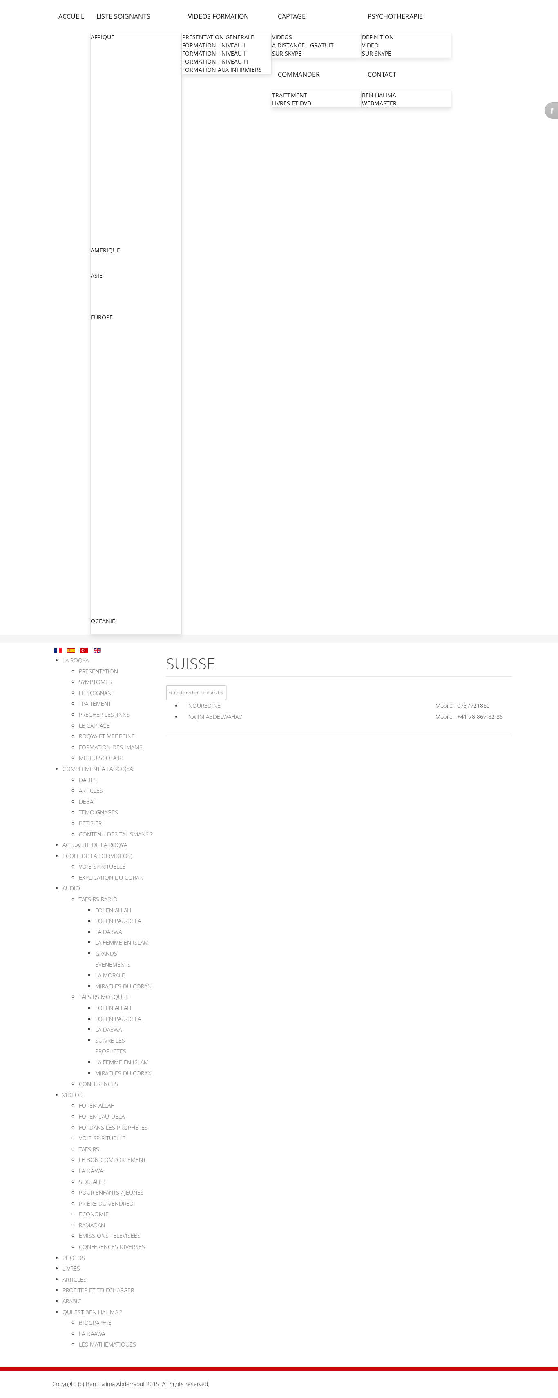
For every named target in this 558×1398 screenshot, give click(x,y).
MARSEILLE (106, 440)
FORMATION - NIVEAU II (214, 53)
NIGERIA (102, 201)
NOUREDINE (204, 705)
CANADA (102, 259)
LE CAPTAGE (94, 725)
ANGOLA (102, 62)
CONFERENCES (98, 1084)
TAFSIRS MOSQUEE (104, 997)
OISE (98, 383)
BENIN (100, 70)
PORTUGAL (106, 604)
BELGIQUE (104, 342)
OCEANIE (103, 621)
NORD (100, 375)
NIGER (99, 192)
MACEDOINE (108, 580)
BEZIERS (103, 465)
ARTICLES (91, 790)
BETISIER (90, 823)
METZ (99, 391)
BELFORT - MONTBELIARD (126, 538)
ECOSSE (101, 350)
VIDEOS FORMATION (218, 16)
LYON (99, 416)
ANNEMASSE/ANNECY (121, 473)
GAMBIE (102, 127)
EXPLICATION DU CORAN (111, 877)
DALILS (88, 780)
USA (96, 267)
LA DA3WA (108, 932)
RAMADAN (92, 1225)
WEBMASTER (379, 103)
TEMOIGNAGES (98, 812)
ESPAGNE (103, 596)
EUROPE (102, 317)
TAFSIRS (89, 1149)
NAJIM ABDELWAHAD (215, 716)
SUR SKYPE (286, 53)
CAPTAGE (292, 16)
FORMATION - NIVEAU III (215, 61)
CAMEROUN (107, 86)
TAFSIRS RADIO (98, 899)
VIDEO (370, 45)
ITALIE (99, 563)
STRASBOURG (110, 400)
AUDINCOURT (110, 547)
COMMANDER (299, 74)
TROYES (102, 530)
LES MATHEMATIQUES (107, 1344)
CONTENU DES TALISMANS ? (116, 834)
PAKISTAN (104, 300)
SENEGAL (103, 217)
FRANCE (102, 358)
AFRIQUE (102, 37)
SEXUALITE (93, 1182)
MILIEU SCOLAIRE (102, 758)
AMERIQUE (105, 250)
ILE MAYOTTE (109, 514)
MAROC (101, 168)
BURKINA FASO (111, 78)
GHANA (101, 135)
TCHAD (100, 225)
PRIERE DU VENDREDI (107, 1203)
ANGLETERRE (109, 334)
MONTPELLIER (111, 432)
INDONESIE (106, 292)
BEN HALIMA (379, 95)
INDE (98, 284)
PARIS (99, 367)
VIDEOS (282, 37)
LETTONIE (104, 612)
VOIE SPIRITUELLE (102, 866)
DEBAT (87, 801)
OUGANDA (105, 209)
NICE (98, 457)
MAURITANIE (108, 184)
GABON (101, 119)
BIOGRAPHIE (95, 1323)
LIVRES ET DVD (291, 103)
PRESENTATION (98, 671)
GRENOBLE (106, 424)
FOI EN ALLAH (113, 910)
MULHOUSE (107, 408)
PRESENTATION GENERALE (218, 37)
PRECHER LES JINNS (104, 714)
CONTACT (382, 74)
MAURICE (103, 176)
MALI (98, 160)
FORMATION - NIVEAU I (213, 45)
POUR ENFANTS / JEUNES (111, 1192)
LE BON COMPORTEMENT (112, 1160)
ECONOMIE (94, 1214)
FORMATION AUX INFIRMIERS (222, 70)
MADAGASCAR (110, 152)
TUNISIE (102, 241)
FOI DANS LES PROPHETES (113, 1127)
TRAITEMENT (289, 95)
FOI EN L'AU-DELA (118, 921)
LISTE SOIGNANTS (123, 16)
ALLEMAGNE (108, 326)
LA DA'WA (91, 1171)
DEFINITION (378, 37)
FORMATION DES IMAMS (111, 747)
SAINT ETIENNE (112, 481)
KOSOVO (103, 571)
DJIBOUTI (103, 111)
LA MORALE (110, 975)
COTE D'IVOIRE (111, 103)
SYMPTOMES (95, 682)
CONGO (101, 94)
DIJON (100, 522)
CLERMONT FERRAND (121, 489)
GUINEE (101, 143)
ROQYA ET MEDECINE (107, 736)
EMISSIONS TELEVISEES (110, 1236)
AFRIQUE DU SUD (114, 45)
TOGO (99, 233)
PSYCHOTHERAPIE (395, 16)
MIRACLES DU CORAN (123, 986)
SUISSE (100, 588)
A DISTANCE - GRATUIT (303, 45)
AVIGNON (105, 555)
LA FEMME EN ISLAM (122, 942)
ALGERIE (102, 54)
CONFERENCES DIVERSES (112, 1247)
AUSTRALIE (106, 629)
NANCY (101, 449)
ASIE (97, 275)
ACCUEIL (71, 16)
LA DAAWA (92, 1334)
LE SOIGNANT (96, 693)
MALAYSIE (104, 308)
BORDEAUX (107, 498)
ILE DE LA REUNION (118, 506)
